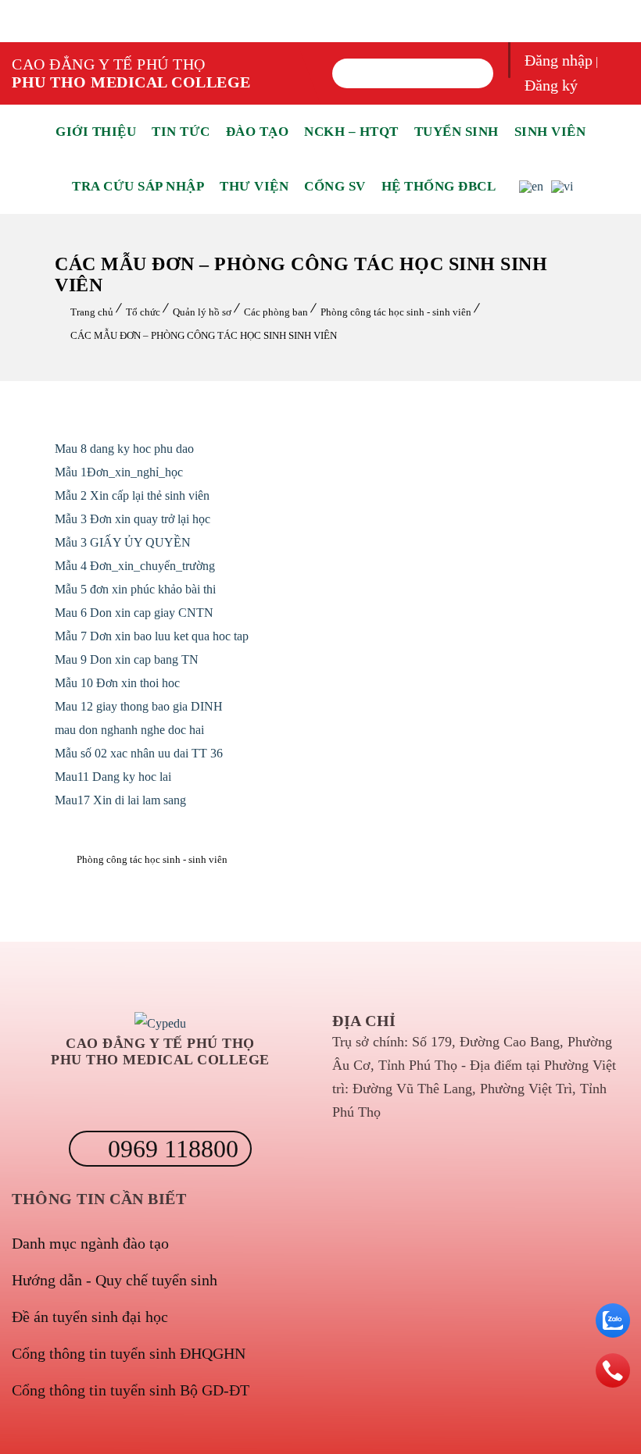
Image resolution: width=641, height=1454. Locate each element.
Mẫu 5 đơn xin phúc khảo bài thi (135, 589)
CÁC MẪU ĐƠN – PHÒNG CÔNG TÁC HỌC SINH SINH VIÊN (203, 335)
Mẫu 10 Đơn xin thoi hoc (117, 683)
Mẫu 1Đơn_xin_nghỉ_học (119, 472)
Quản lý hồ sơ (202, 312)
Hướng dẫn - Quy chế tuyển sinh (114, 1279)
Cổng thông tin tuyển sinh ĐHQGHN (128, 1353)
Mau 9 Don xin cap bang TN (127, 659)
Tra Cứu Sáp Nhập (138, 186)
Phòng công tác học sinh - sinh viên (395, 312)
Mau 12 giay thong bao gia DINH (139, 706)
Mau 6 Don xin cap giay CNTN (134, 612)
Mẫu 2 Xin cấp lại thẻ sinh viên (132, 495)
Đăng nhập (559, 60)
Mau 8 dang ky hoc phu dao (124, 448)
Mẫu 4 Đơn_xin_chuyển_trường (135, 565)
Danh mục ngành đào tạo (90, 1243)
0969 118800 (170, 1149)
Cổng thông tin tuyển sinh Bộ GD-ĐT (130, 1390)
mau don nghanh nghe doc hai (129, 729)
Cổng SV (335, 186)
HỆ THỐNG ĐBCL (438, 186)
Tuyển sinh (456, 131)
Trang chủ (91, 312)
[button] (353, 73)
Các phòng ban (276, 312)
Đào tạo (257, 131)
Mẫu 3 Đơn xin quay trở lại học (132, 519)
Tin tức (181, 131)
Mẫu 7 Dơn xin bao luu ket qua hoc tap (152, 636)
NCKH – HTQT (351, 131)
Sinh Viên (550, 131)
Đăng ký (551, 85)
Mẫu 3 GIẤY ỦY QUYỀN (123, 542)
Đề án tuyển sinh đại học (90, 1316)
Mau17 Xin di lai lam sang (120, 800)
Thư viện (254, 186)
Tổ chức (143, 312)
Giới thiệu (96, 131)
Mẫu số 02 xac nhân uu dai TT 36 (139, 753)
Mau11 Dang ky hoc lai (113, 776)
